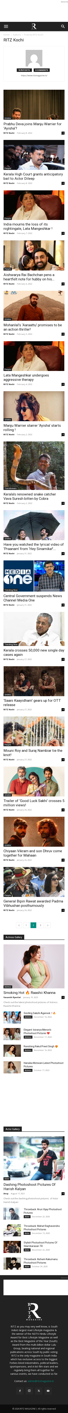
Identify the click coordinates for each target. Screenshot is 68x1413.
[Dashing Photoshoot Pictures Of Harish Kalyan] (34, 1158)
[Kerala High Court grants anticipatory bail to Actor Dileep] (34, 155)
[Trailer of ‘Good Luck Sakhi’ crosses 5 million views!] (34, 781)
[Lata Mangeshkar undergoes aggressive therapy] (34, 356)
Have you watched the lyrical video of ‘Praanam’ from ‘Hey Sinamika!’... (33, 546)
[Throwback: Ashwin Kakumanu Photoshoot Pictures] (12, 1263)
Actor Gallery (13, 1129)
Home (6, 34)
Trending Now (11, 590)
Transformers (11, 488)
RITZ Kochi (8, 133)
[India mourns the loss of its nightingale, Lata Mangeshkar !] (34, 205)
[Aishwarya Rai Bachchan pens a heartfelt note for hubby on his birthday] (34, 255)
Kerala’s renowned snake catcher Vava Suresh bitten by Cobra (29, 496)
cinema (8, 118)
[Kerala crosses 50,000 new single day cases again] (34, 629)
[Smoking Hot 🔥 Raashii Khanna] (34, 966)
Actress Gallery (14, 937)
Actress (8, 987)
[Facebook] (19, 1391)
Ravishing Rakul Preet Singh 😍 (41, 1046)
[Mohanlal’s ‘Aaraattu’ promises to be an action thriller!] (34, 306)
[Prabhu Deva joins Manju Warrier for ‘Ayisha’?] (34, 105)
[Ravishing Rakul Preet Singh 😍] (12, 1051)
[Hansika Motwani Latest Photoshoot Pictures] (12, 1067)
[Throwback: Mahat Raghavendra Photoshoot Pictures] (12, 1230)
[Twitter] (38, 1391)
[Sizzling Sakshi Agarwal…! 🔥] (12, 1017)
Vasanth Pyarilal (12, 997)
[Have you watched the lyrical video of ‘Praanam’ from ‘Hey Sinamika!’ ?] (34, 525)
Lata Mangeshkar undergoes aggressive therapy (26, 377)
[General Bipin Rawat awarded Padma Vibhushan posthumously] (34, 882)
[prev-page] (19, 925)
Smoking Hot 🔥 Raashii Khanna (29, 993)
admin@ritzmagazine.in (41, 1381)
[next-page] (48, 925)
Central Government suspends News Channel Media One (32, 598)
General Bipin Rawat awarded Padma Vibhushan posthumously (33, 903)
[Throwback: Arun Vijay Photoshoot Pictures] (12, 1214)
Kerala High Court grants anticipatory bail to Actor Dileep (33, 176)
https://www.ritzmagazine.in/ (34, 75)
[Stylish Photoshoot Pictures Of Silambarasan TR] (12, 1247)
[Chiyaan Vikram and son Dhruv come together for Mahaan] (34, 832)
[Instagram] (29, 1390)
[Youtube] (48, 1391)
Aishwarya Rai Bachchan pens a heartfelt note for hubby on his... (29, 277)
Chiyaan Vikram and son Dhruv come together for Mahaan (32, 853)
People (8, 168)
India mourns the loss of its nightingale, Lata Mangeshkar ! (27, 226)
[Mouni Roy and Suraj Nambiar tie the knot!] (34, 731)
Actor (7, 1178)
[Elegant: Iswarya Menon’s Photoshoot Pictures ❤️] (12, 1034)
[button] (6, 26)
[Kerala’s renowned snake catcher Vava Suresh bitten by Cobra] (34, 465)
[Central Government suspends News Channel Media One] (34, 576)
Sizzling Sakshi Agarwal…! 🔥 (40, 1013)
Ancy (5, 1193)
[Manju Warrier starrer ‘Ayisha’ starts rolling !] (34, 406)
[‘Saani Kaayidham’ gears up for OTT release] (34, 681)
